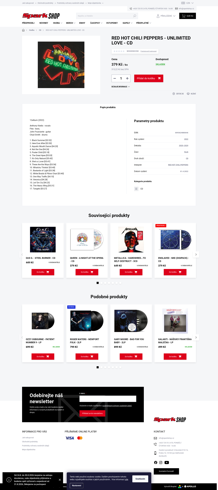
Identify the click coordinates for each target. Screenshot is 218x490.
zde (126, 479)
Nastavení (76, 485)
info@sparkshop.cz (166, 438)
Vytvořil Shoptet (170, 486)
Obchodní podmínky (45, 3)
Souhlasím (140, 479)
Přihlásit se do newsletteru (92, 413)
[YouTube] (167, 462)
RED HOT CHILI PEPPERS (178, 165)
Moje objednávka (94, 3)
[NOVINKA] (87, 321)
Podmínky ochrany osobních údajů (70, 3)
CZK (188, 3)
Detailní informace (119, 86)
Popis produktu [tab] (108, 107)
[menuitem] (29, 23)
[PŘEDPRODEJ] (175, 239)
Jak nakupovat (28, 3)
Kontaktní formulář (166, 471)
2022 (186, 139)
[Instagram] (161, 462)
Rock (186, 152)
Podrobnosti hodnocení (149, 51)
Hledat (134, 16)
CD (187, 158)
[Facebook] (156, 462)
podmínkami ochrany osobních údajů (117, 406)
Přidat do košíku (146, 78)
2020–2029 (183, 146)
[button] (98, 282)
